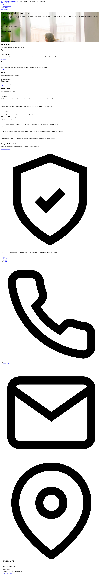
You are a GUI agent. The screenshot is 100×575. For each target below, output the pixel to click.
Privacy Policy (4, 573)
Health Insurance (7, 6)
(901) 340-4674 (6, 363)
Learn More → (4, 59)
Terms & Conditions (11, 573)
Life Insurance (6, 7)
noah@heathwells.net (8, 462)
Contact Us (3, 85)
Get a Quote (3, 19)
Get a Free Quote (4, 9)
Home (4, 4)
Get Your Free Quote (5, 149)
